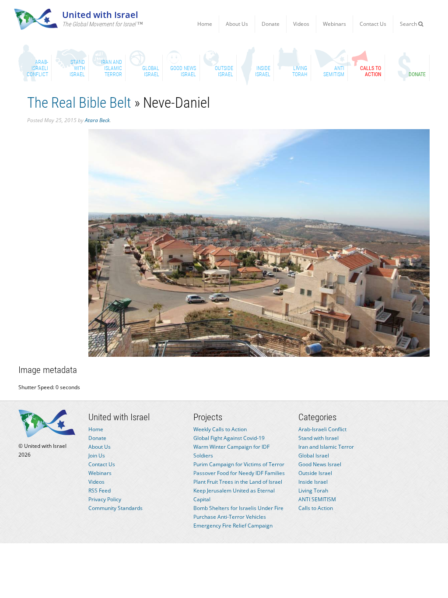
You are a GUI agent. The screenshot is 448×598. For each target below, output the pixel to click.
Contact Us (373, 24)
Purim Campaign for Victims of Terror (238, 464)
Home (204, 24)
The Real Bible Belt (79, 102)
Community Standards (115, 508)
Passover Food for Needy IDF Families (239, 473)
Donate (271, 24)
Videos (301, 24)
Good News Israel (319, 464)
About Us (237, 24)
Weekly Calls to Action (220, 429)
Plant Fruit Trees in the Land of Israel (237, 481)
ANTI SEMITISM (317, 499)
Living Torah (313, 490)
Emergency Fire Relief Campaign (233, 525)
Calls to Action (315, 508)
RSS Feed (99, 490)
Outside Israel (315, 473)
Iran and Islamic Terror (326, 446)
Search (409, 24)
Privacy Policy (104, 499)
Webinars (334, 24)
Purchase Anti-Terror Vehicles (229, 517)
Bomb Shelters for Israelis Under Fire (238, 508)
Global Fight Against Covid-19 (229, 438)
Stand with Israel (318, 438)
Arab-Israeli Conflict (322, 429)
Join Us (96, 455)
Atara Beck (97, 120)
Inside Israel (313, 481)
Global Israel (313, 455)
